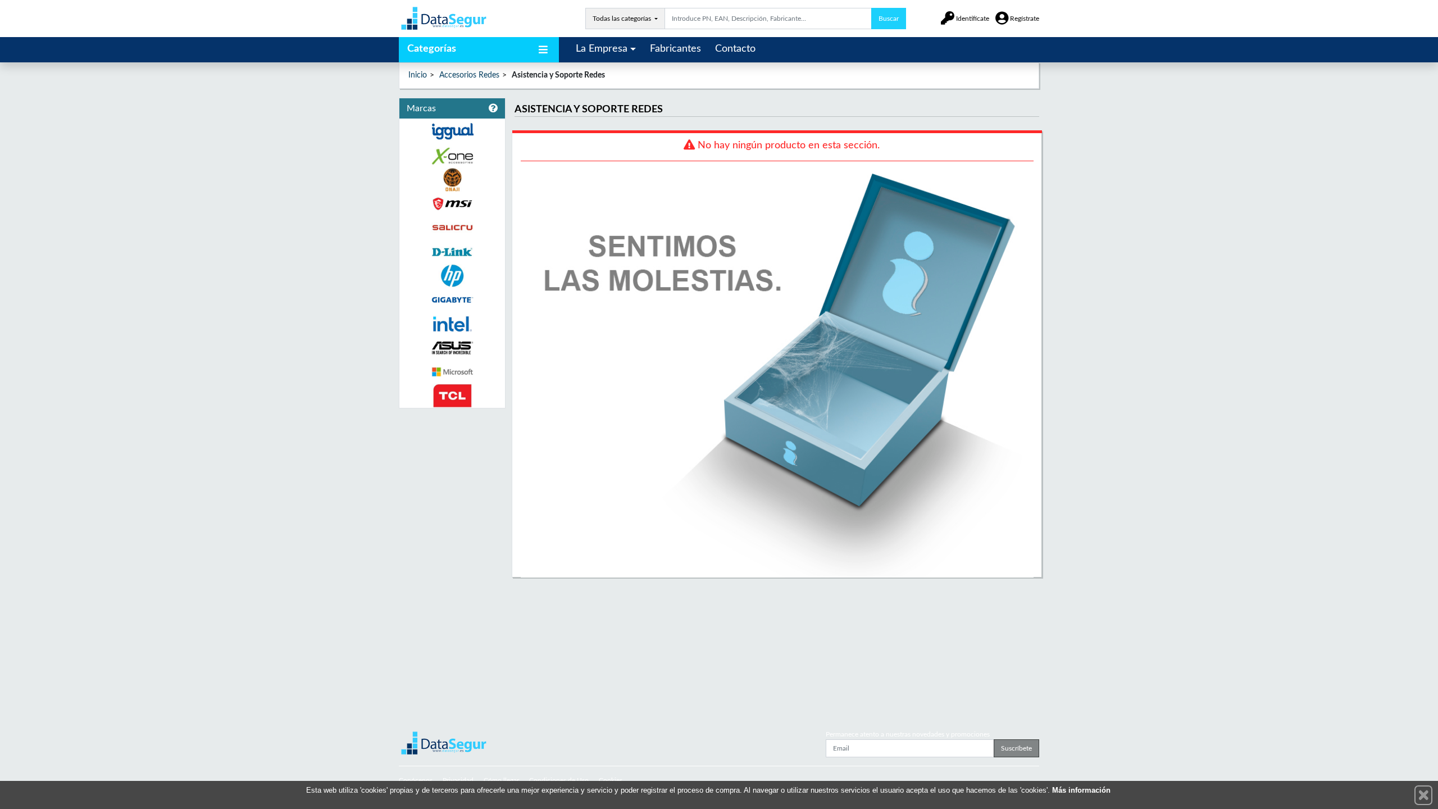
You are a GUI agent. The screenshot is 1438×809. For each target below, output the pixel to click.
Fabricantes (675, 49)
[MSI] (452, 204)
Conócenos (416, 780)
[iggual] (452, 131)
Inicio (417, 75)
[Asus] (452, 348)
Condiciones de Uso (559, 780)
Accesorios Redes (469, 75)
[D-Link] (452, 252)
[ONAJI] (452, 180)
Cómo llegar (501, 780)
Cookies (610, 780)
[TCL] (452, 396)
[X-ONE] (452, 156)
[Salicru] (452, 228)
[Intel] (452, 324)
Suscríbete (1016, 748)
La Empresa (601, 49)
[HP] (452, 276)
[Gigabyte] (452, 300)
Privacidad (458, 780)
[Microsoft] (452, 372)
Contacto (735, 49)
